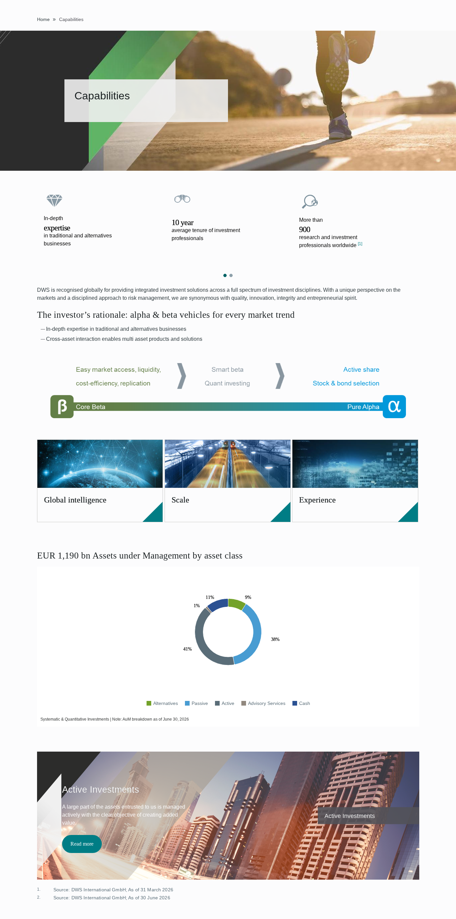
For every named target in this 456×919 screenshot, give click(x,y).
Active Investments (349, 815)
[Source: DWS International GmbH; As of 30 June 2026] (48, 898)
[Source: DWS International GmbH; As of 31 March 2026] (48, 890)
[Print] (417, 18)
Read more (81, 844)
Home (43, 19)
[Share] (408, 18)
